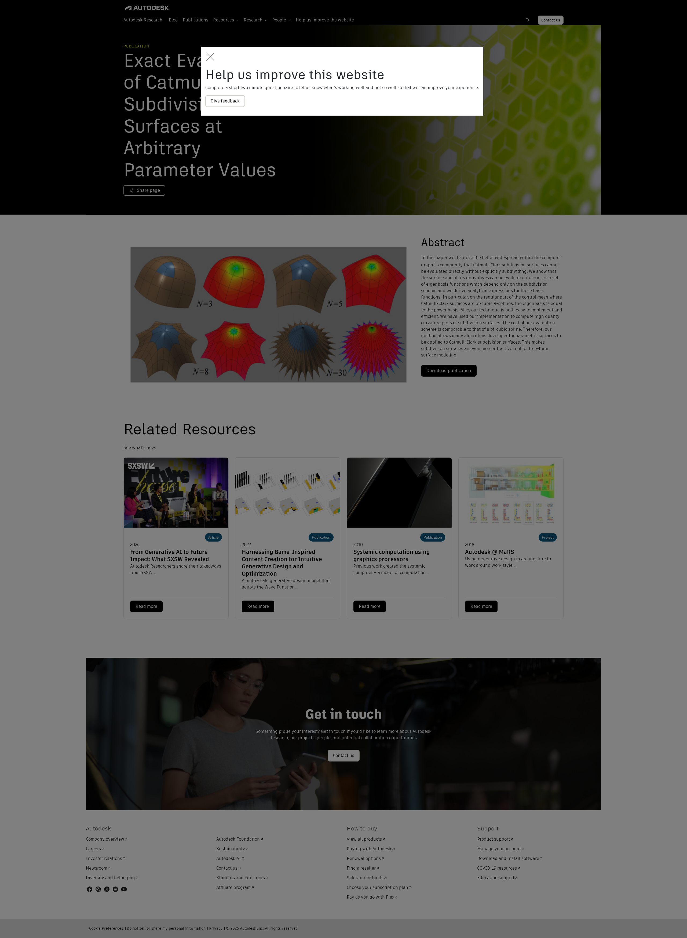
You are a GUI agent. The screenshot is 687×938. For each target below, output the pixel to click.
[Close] (208, 57)
